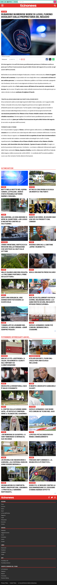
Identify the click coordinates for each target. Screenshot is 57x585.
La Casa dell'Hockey (5, 513)
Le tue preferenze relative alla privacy (27, 583)
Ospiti (2, 517)
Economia (3, 522)
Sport (2, 511)
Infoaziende (4, 519)
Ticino (2, 504)
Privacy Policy (4, 583)
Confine (3, 524)
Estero (2, 508)
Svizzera (3, 506)
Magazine (3, 515)
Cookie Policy (13, 583)
